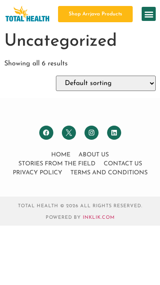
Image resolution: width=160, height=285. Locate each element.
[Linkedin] (114, 133)
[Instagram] (91, 133)
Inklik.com (99, 217)
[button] (149, 14)
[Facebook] (46, 133)
